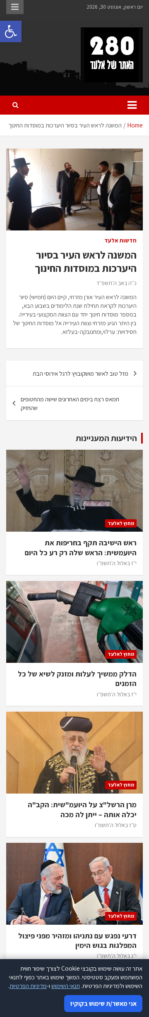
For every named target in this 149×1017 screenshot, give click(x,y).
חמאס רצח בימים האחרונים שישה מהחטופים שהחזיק (70, 403)
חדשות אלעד (120, 240)
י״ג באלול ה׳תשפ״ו (117, 955)
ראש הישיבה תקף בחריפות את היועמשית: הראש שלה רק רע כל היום (81, 547)
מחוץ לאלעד (121, 523)
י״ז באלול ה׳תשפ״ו (117, 563)
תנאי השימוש (65, 986)
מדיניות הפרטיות (28, 986)
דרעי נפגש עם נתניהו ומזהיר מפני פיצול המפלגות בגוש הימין (77, 940)
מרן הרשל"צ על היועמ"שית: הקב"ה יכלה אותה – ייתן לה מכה (82, 809)
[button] (11, 31)
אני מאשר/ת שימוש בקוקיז (103, 1003)
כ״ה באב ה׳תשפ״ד (116, 283)
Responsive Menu (15, 7)
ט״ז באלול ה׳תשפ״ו (116, 825)
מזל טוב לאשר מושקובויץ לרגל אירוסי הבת (80, 373)
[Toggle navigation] (132, 105)
